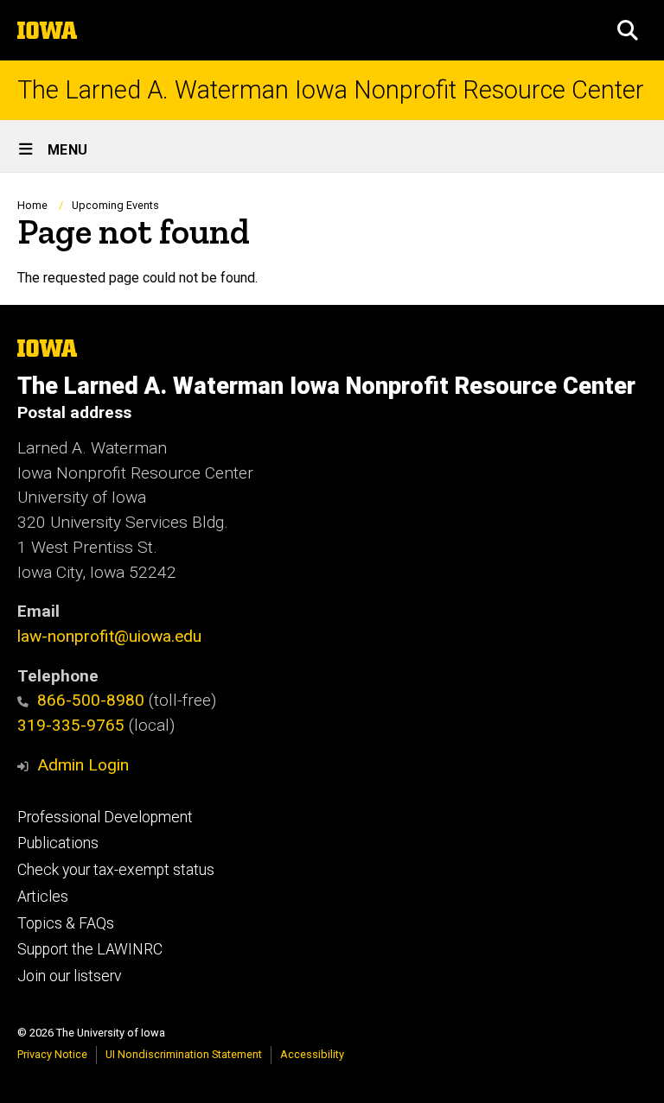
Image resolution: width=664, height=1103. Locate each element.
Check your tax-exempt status (115, 869)
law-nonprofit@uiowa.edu (109, 636)
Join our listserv (69, 976)
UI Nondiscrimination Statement (183, 1054)
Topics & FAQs (65, 923)
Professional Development (105, 817)
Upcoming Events (115, 205)
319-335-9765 (70, 725)
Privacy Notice (52, 1054)
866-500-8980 (90, 700)
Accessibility (312, 1054)
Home (32, 205)
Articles (42, 896)
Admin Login (83, 765)
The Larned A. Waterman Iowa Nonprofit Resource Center (330, 90)
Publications (58, 843)
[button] (627, 30)
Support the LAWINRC (90, 949)
